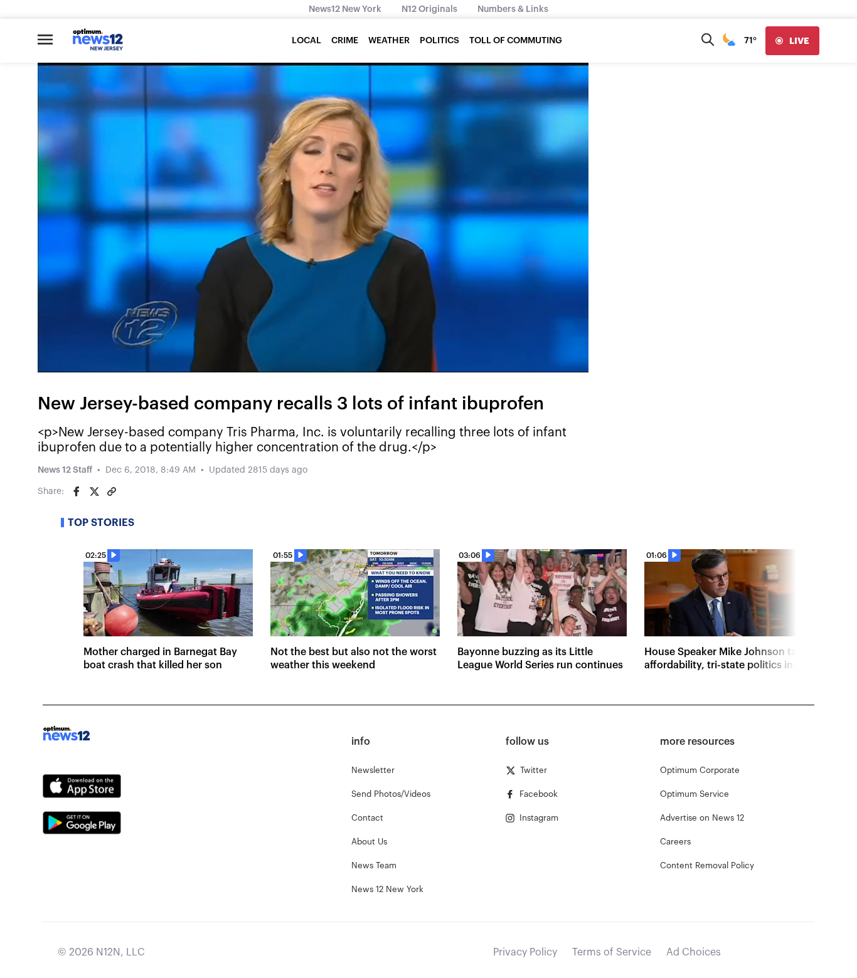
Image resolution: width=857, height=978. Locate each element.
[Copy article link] (112, 491)
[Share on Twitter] (94, 491)
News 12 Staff (65, 470)
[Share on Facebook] (77, 491)
